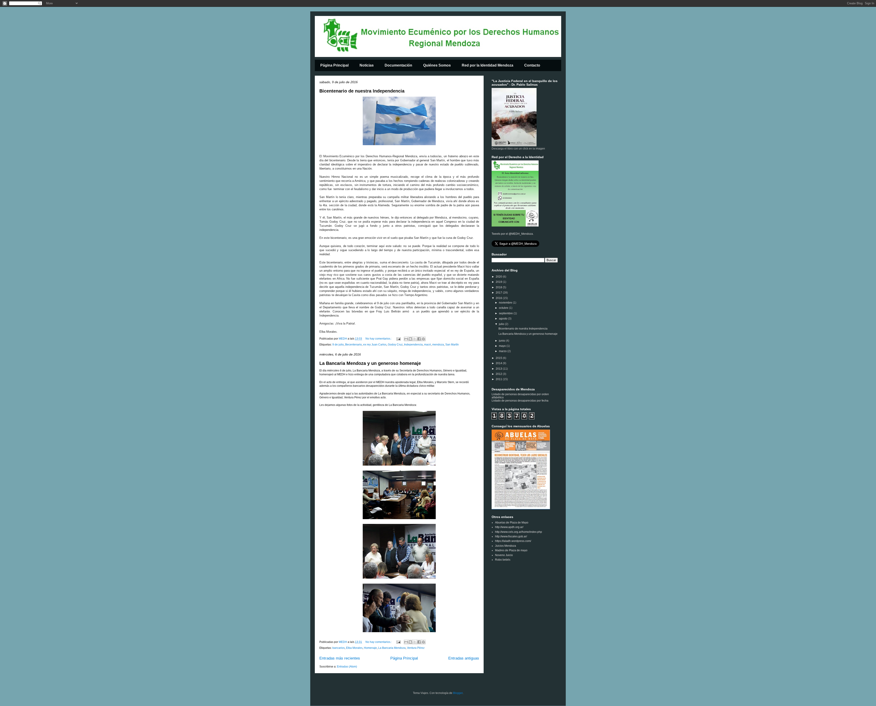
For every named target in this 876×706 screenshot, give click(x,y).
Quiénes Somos (437, 65)
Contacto (532, 65)
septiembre (506, 313)
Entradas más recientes (339, 658)
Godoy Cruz (395, 344)
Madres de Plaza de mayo (511, 550)
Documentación (398, 65)
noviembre (506, 302)
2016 (499, 298)
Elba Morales (354, 647)
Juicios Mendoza (505, 545)
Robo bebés (502, 559)
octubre (504, 307)
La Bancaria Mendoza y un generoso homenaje (370, 363)
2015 (499, 358)
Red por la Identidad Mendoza (487, 65)
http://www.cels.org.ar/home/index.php (518, 531)
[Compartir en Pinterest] (423, 339)
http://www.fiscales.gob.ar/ (511, 536)
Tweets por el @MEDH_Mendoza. (513, 233)
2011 (499, 379)
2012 (499, 374)
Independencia (413, 344)
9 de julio (338, 344)
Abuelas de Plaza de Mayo (511, 522)
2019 (499, 281)
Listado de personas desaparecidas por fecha (520, 400)
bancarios (338, 647)
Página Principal (334, 65)
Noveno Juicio (504, 555)
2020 (499, 276)
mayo (502, 346)
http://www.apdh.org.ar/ (509, 527)
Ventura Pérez (416, 647)
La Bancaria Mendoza (392, 647)
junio (502, 340)
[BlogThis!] (410, 339)
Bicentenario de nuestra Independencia (361, 90)
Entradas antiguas (463, 658)
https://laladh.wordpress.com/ (513, 541)
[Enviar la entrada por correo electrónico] (398, 338)
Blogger (458, 693)
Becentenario (353, 344)
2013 (499, 368)
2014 (499, 363)
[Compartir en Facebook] (419, 339)
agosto (503, 318)
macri (427, 344)
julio (502, 324)
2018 (499, 287)
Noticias (367, 65)
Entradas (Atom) (347, 666)
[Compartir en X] (414, 339)
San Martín (452, 344)
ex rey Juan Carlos (374, 344)
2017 (499, 292)
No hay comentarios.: (378, 338)
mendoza (438, 344)
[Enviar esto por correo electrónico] (406, 339)
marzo (503, 351)
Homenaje (370, 647)
